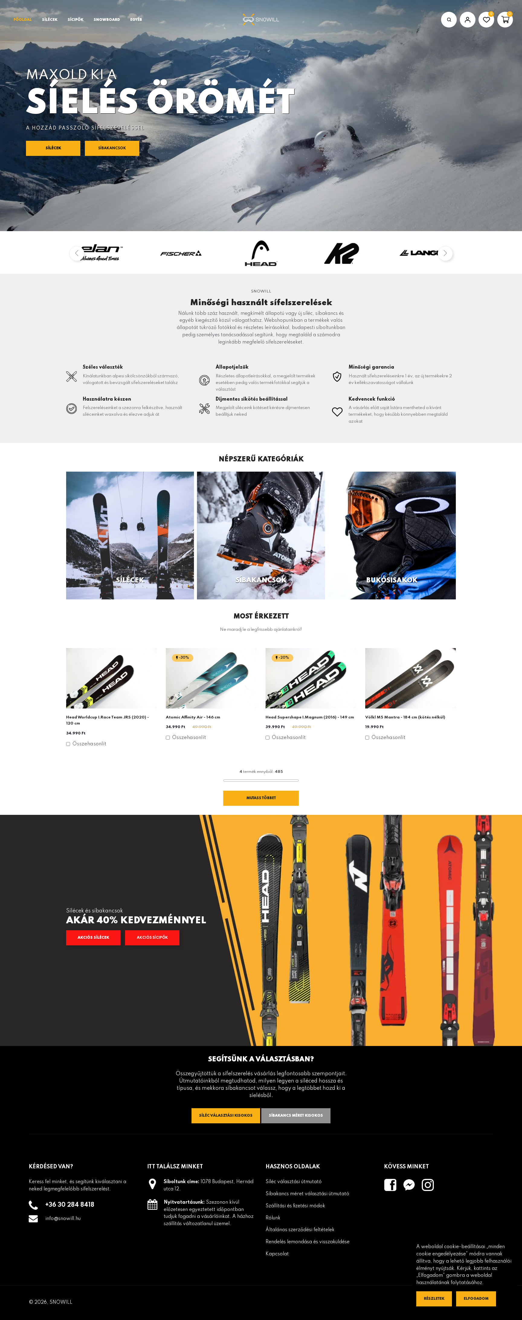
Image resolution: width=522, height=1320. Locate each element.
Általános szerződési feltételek (300, 1230)
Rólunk (273, 1218)
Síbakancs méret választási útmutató (307, 1194)
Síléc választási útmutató (294, 1182)
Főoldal (23, 20)
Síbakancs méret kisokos (296, 1116)
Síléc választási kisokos (226, 1116)
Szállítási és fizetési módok (295, 1206)
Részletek (434, 1299)
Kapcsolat (277, 1254)
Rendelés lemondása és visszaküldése (308, 1242)
